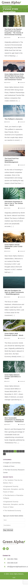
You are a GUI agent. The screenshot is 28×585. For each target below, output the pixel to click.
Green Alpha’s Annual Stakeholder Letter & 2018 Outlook (13, 246)
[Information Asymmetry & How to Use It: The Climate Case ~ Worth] (14, 193)
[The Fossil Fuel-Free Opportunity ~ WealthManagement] (14, 150)
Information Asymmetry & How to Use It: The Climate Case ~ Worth (14, 203)
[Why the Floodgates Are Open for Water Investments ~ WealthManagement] (14, 282)
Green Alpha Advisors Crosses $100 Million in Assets (13, 376)
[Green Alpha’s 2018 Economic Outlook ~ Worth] (14, 325)
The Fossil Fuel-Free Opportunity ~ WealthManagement (12, 160)
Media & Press (9, 466)
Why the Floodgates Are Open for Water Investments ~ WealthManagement (14, 292)
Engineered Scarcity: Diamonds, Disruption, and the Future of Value (13, 489)
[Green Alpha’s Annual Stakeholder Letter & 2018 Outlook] (14, 236)
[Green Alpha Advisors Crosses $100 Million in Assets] (14, 366)
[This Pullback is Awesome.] (14, 110)
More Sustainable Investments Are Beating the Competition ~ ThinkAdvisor (14, 419)
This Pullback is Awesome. (14, 119)
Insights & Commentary (12, 462)
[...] (16, 56)
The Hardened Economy (12, 510)
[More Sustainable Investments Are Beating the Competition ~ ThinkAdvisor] (14, 409)
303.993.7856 (12, 559)
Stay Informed (8, 530)
